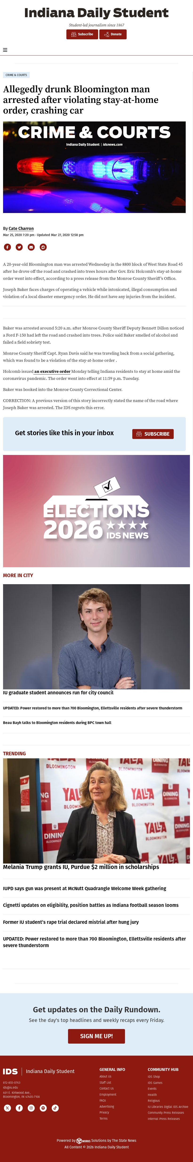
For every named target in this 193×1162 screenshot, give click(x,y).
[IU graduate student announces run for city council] (96, 636)
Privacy (104, 1112)
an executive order (51, 371)
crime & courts (16, 75)
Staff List (105, 1082)
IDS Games (155, 1083)
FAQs (103, 1100)
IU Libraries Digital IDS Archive (168, 1107)
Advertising (107, 1106)
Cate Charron (21, 228)
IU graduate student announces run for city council (58, 693)
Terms (104, 1118)
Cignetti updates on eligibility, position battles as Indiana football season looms (91, 905)
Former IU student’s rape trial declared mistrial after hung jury (71, 922)
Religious (154, 1100)
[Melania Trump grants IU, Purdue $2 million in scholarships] (96, 811)
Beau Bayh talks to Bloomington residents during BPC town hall (57, 722)
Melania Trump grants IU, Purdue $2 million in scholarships (81, 867)
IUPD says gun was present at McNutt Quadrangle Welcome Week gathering (84, 888)
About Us (105, 1076)
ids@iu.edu (10, 1087)
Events (152, 1088)
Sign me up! (96, 1036)
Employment (108, 1094)
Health (152, 1095)
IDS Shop (154, 1076)
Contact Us (107, 1088)
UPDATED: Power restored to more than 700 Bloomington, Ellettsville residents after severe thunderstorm (92, 708)
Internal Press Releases (164, 1119)
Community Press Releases (166, 1112)
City (28, 575)
